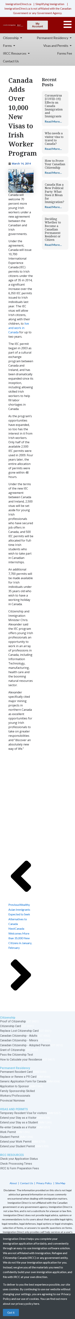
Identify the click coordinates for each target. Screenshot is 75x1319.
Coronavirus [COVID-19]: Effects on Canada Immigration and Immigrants (54, 105)
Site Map (60, 1183)
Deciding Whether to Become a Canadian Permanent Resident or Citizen (53, 229)
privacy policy (24, 1303)
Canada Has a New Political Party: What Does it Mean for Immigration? (54, 193)
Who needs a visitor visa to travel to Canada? (54, 138)
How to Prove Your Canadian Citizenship (55, 164)
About (13, 1183)
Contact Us (26, 1183)
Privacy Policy (44, 1183)
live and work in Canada (18, 328)
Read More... (53, 121)
